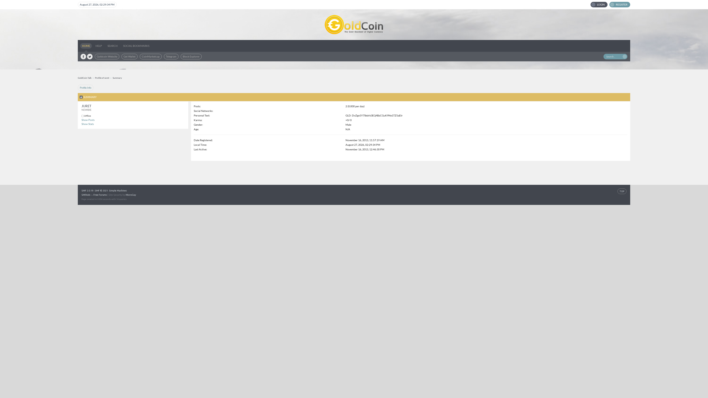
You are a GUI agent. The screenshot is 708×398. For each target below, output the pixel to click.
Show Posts (88, 119)
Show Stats (87, 123)
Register (621, 4)
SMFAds (85, 194)
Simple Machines (118, 190)
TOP (622, 191)
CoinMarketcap (151, 56)
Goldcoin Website (107, 56)
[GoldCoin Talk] (354, 24)
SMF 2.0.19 (87, 190)
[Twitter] (90, 56)
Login (601, 4)
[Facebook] (83, 56)
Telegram (171, 56)
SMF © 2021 (101, 190)
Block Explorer (191, 56)
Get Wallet (130, 56)
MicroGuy (131, 194)
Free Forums (100, 194)
